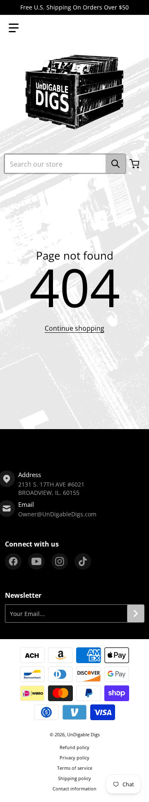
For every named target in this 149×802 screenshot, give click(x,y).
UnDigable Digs (83, 734)
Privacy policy (74, 757)
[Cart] (135, 163)
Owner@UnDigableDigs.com (57, 514)
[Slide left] (5, 445)
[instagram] (59, 561)
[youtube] (36, 561)
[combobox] (65, 164)
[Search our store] (115, 164)
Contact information (74, 788)
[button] (13, 28)
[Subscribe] (135, 613)
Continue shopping (74, 328)
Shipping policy (74, 778)
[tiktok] (82, 561)
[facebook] (13, 561)
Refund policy (74, 747)
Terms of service (74, 768)
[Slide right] (144, 445)
